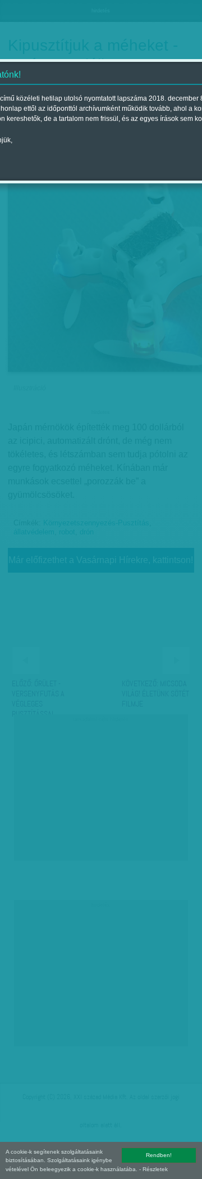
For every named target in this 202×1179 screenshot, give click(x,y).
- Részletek (153, 1169)
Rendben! (159, 1155)
